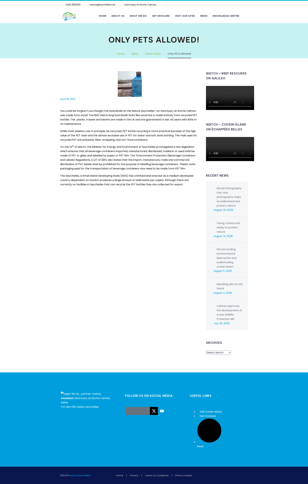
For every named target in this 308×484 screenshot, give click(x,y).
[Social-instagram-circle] (138, 411)
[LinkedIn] (81, 197)
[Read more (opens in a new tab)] (72, 5)
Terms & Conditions (157, 475)
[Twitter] (67, 197)
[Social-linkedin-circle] (146, 411)
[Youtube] (195, 4)
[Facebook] (62, 197)
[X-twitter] (180, 4)
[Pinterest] (72, 197)
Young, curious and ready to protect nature (228, 227)
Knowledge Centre (226, 15)
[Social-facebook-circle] (130, 411)
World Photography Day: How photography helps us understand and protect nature (229, 196)
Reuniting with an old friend (229, 286)
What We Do (138, 15)
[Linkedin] (190, 4)
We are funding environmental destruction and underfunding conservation (227, 257)
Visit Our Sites (185, 15)
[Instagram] (185, 4)
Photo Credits (183, 475)
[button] (245, 16)
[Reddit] (86, 197)
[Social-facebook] (175, 4)
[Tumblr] (76, 197)
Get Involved (161, 15)
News (204, 15)
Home (102, 15)
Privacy (134, 475)
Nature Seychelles (79, 475)
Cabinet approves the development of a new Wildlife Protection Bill (229, 312)
